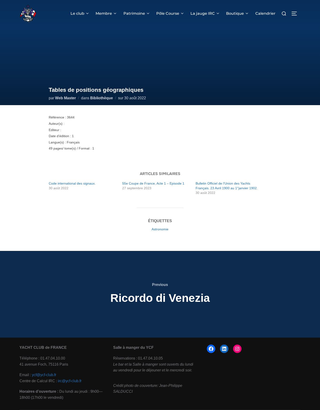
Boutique (235, 13)
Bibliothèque (101, 98)
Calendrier (265, 13)
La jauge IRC (202, 13)
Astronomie (160, 229)
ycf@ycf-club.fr (44, 375)
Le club (77, 13)
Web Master (65, 98)
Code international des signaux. (72, 183)
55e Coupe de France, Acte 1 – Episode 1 (153, 183)
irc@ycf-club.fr (70, 381)
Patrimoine (134, 13)
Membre (104, 13)
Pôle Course (167, 13)
